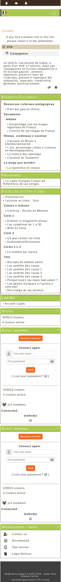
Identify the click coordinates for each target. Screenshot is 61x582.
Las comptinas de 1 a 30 (24, 224)
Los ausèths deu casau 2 (24, 273)
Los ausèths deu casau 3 (24, 276)
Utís (10, 46)
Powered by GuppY (16, 574)
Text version (20, 547)
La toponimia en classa (23, 167)
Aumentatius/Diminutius (23, 241)
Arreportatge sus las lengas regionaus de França (27, 126)
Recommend (20, 540)
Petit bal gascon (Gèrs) (23, 109)
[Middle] (16, 3)
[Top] (6, 3)
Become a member (30, 338)
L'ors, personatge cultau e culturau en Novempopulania (30, 149)
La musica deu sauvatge (24, 154)
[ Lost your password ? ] (30, 376)
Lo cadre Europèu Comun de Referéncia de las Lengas (24, 182)
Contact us (19, 534)
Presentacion (14, 197)
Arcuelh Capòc (15, 303)
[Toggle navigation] (54, 13)
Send (30, 369)
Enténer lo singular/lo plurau (27, 220)
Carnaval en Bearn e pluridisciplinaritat (20, 142)
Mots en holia (16, 228)
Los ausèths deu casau (23, 265)
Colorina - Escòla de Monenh (27, 210)
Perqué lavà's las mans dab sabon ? (32, 280)
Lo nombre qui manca (22, 252)
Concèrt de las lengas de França (32, 130)
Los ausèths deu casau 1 (24, 269)
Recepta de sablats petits (25, 262)
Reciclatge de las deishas (25, 290)
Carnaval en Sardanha (23, 157)
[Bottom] (26, 3)
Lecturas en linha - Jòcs (22, 200)
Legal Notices (21, 553)
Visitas (30, 311)
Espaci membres (30, 330)
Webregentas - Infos (30, 527)
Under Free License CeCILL (38, 575)
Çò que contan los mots (23, 238)
